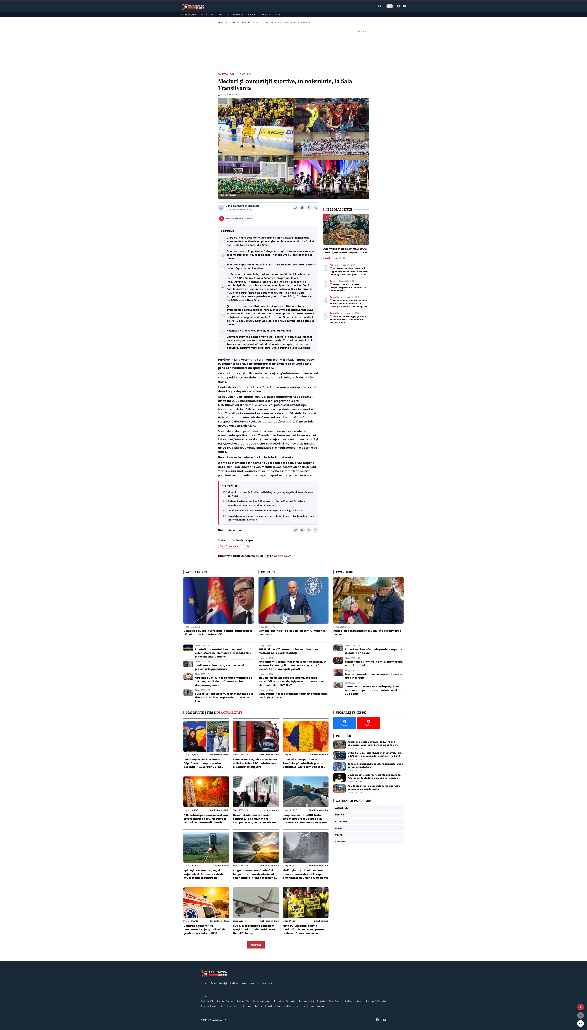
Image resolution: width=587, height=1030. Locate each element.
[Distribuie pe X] (315, 207)
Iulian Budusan (321, 921)
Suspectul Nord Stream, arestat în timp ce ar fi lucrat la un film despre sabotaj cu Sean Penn (224, 697)
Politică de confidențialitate (242, 983)
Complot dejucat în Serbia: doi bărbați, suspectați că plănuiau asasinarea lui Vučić (270, 493)
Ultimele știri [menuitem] (188, 14)
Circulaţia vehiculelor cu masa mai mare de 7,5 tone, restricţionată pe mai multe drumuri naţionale (271, 517)
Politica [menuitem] (223, 14)
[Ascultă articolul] (580, 1007)
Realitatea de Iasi (272, 1006)
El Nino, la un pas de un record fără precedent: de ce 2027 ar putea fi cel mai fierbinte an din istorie (205, 818)
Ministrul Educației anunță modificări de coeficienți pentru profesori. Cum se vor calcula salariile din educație (303, 931)
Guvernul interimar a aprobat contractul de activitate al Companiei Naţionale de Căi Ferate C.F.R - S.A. (256, 820)
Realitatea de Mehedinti (376, 1001)
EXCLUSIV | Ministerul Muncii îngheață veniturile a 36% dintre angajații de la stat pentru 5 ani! (349, 271)
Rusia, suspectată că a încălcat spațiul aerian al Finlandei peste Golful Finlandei (254, 929)
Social (326, 258)
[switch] (389, 6)
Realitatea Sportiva (225, 1001)
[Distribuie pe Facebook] (302, 207)
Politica (334, 265)
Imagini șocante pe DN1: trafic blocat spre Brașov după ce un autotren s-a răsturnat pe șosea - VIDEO (305, 820)
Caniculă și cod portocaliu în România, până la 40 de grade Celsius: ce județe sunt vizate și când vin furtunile (303, 765)
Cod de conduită (265, 983)
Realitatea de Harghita (252, 1006)
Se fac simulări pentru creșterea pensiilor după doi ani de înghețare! (348, 287)
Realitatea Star (243, 1001)
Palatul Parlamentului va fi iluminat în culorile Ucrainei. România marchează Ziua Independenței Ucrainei (266, 503)
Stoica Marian (271, 810)
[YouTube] (404, 6)
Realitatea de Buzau (353, 1001)
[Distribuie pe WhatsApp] (309, 207)
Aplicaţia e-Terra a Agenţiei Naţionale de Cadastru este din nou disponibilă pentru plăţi (203, 874)
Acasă (224, 22)
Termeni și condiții (219, 983)
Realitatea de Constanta (284, 1001)
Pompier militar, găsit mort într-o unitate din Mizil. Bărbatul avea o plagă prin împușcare (255, 763)
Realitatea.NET (207, 1001)
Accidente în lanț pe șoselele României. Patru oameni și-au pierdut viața (348, 319)
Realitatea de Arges (209, 1006)
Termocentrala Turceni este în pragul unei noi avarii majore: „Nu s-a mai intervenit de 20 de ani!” (373, 690)
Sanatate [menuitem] (265, 14)
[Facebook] (399, 6)
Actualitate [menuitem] (207, 14)
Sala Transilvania (229, 546)
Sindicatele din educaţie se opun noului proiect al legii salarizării (266, 510)
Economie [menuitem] (238, 14)
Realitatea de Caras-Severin (329, 1001)
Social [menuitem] (251, 14)
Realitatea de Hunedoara (313, 1006)
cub (247, 546)
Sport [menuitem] (278, 14)
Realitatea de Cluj (306, 1001)
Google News (282, 556)
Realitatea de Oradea (230, 1006)
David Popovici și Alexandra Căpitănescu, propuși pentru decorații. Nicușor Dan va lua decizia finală (202, 765)
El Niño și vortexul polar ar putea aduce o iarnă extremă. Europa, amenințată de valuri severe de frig (306, 874)
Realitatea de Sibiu (219, 754)
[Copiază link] (295, 207)
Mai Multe (256, 944)
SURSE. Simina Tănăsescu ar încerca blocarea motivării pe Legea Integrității (288, 651)
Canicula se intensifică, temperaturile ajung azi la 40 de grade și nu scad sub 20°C (204, 929)
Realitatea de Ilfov (291, 1006)
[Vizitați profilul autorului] (221, 208)
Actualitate (245, 22)
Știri (233, 22)
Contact (204, 983)
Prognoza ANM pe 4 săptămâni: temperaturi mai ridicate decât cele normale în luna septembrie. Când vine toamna (254, 876)
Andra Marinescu (247, 206)
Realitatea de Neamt (262, 1001)
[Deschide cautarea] (380, 6)
